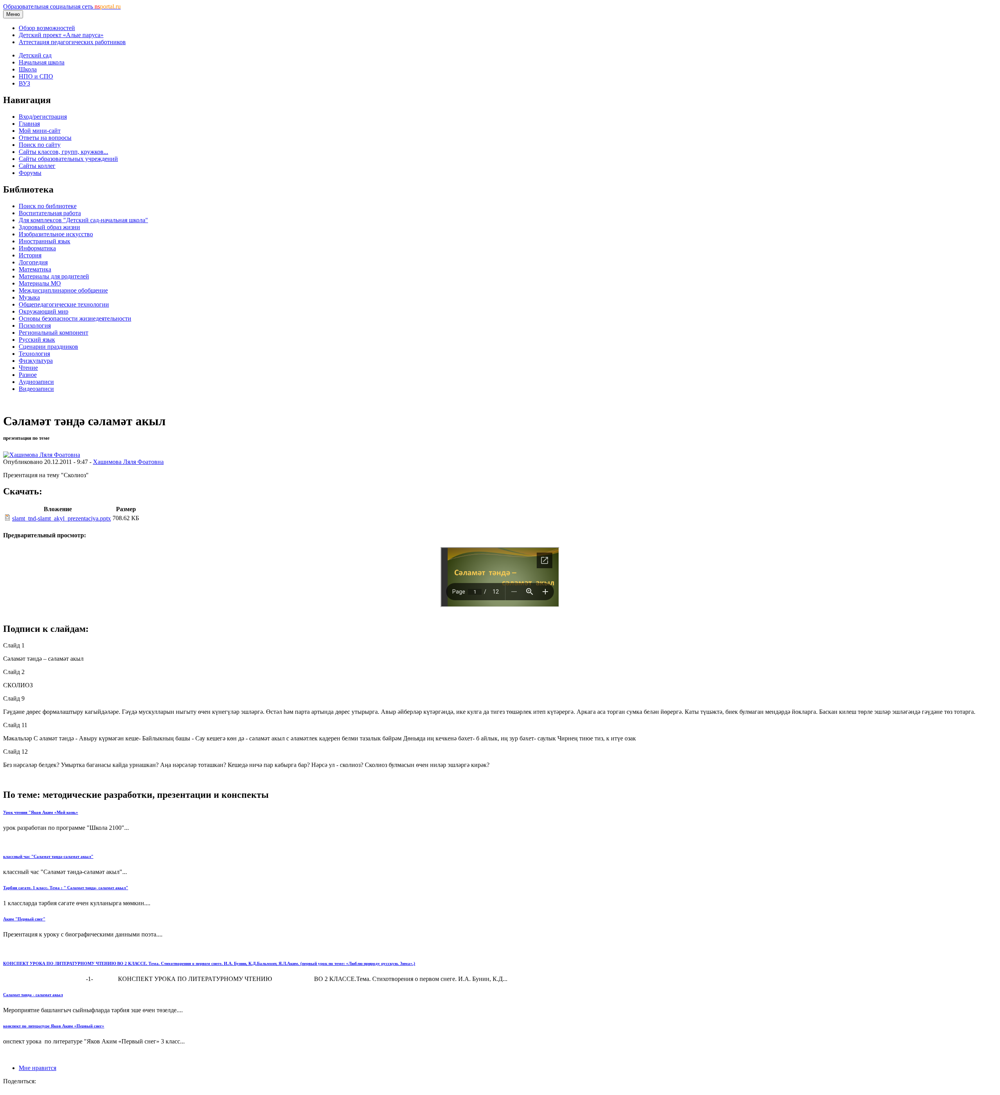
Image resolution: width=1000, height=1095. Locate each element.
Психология (35, 325)
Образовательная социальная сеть (62, 6)
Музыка (29, 297)
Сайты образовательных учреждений (68, 158)
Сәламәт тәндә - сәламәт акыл (33, 994)
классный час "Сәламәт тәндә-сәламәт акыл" (48, 856)
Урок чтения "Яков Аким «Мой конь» (40, 812)
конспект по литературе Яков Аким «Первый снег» (53, 1026)
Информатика (37, 248)
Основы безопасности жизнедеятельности (75, 318)
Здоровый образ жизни (49, 227)
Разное (28, 374)
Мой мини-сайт (40, 130)
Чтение (28, 367)
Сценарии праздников (48, 346)
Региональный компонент (53, 332)
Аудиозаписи (36, 381)
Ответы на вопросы (45, 137)
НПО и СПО (36, 76)
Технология (34, 353)
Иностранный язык (44, 241)
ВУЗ (24, 83)
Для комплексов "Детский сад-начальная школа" (83, 220)
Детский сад (35, 55)
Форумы (30, 172)
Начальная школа (41, 62)
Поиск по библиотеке (48, 206)
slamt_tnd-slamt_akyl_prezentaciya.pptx (61, 518)
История (30, 255)
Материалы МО (40, 283)
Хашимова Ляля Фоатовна (128, 461)
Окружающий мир (43, 311)
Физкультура (36, 360)
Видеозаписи (36, 388)
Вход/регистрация (43, 116)
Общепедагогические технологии (64, 304)
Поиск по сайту (40, 144)
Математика (35, 269)
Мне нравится (37, 1068)
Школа (28, 69)
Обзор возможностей (47, 28)
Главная (29, 123)
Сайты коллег (37, 165)
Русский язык (37, 339)
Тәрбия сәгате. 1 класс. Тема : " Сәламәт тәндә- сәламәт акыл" (65, 887)
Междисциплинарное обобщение (63, 290)
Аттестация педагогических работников (72, 42)
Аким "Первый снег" (24, 919)
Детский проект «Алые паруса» (61, 35)
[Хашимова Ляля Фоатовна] (41, 454)
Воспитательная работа (50, 213)
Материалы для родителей (54, 276)
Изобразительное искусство (56, 234)
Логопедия (33, 262)
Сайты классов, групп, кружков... (63, 151)
